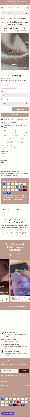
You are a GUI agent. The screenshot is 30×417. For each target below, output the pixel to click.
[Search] (26, 13)
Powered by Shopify (15, 410)
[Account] (24, 8)
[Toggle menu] (2, 8)
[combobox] (15, 13)
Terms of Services (22, 375)
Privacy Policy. (7, 377)
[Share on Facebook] (8, 209)
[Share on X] (13, 209)
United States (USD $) (9, 395)
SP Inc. (7, 410)
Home (3, 18)
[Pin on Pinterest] (18, 209)
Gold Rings (9, 18)
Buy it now (15, 114)
